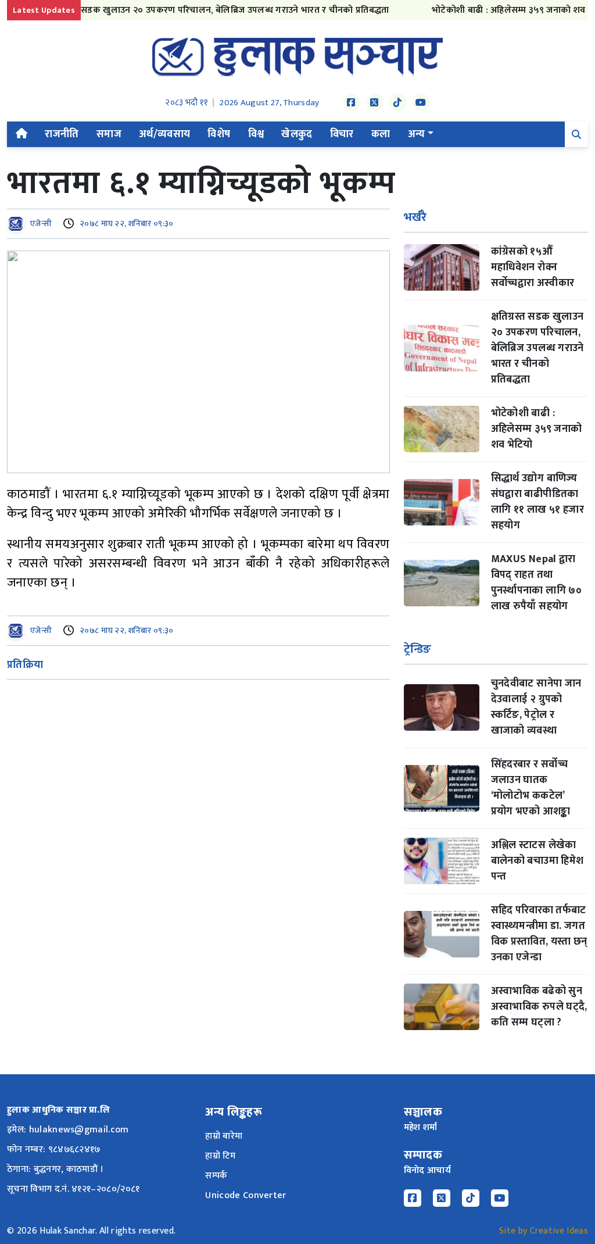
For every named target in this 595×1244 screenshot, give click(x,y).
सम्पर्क (216, 1176)
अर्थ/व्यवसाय (165, 134)
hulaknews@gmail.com (79, 1130)
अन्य (416, 134)
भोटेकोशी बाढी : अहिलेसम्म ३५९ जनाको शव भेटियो (504, 10)
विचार (342, 134)
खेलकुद (296, 134)
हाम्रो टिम (220, 1156)
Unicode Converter (245, 1195)
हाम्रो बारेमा (223, 1136)
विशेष (218, 134)
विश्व (256, 134)
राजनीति (61, 134)
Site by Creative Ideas (543, 1231)
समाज (108, 134)
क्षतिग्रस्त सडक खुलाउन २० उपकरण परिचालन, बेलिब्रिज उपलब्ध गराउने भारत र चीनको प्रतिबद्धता (201, 10)
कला (380, 134)
